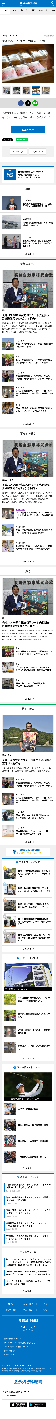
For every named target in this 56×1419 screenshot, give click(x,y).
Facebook (24, 1328)
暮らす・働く (44, 10)
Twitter (32, 1328)
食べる (15, 10)
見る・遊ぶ (25, 10)
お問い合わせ (9, 1351)
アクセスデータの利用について (16, 1347)
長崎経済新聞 (28, 4)
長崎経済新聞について (12, 1339)
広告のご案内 (9, 1354)
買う (34, 10)
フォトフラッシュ (9, 35)
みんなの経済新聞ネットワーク (28, 1382)
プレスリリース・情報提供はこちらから (19, 1343)
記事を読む (28, 129)
